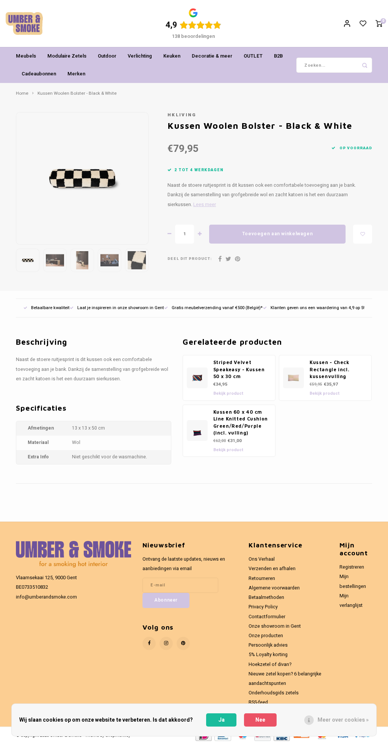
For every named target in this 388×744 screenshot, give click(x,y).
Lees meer (204, 204)
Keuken (171, 55)
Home (22, 94)
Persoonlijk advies (268, 645)
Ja (221, 720)
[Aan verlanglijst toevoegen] (362, 234)
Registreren (352, 567)
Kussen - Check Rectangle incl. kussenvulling (329, 369)
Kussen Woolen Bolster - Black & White (77, 94)
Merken (76, 73)
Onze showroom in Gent (275, 626)
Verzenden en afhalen (272, 568)
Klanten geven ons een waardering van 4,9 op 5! (318, 308)
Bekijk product (228, 393)
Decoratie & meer (212, 55)
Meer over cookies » (343, 720)
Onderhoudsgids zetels (274, 692)
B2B (278, 55)
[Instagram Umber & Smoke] (166, 643)
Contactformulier (267, 616)
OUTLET (253, 55)
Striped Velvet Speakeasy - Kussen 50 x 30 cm (239, 369)
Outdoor (107, 55)
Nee (260, 720)
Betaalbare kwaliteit (50, 308)
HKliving (182, 115)
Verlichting (140, 55)
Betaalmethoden (266, 597)
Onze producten (266, 635)
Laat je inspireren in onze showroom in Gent (120, 308)
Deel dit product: (189, 258)
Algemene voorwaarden (274, 588)
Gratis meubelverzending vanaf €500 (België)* (217, 308)
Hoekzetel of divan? (270, 664)
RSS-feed (258, 702)
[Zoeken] (364, 65)
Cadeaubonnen (39, 73)
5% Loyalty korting (268, 654)
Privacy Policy (263, 606)
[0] (378, 23)
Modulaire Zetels (66, 55)
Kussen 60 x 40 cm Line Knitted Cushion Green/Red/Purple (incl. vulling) (240, 422)
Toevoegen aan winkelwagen (277, 233)
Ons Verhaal (262, 559)
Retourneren (262, 578)
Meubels (26, 55)
